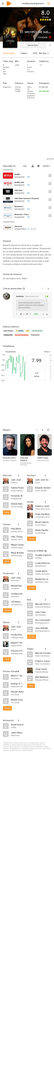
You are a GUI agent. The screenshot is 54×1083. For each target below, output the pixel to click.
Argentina (7, 87)
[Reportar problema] (33, 166)
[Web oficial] (9, 332)
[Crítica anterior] (42, 288)
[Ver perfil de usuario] (6, 296)
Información (9, 53)
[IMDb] (28, 332)
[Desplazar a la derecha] (42, 430)
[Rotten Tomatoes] (22, 337)
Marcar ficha (33, 45)
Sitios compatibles (25, 166)
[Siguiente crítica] (48, 288)
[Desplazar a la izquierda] (37, 430)
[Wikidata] (35, 337)
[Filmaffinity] (20, 332)
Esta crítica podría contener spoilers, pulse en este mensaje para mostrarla (31, 305)
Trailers (23, 53)
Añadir (24, 278)
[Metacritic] (8, 337)
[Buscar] (49, 3)
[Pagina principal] (8, 5)
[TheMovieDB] (37, 332)
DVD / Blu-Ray (41, 53)
